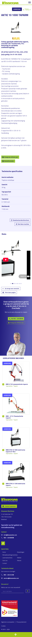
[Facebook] (14, 221)
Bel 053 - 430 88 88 (17, 319)
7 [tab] (20, 283)
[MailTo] (19, 221)
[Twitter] (9, 221)
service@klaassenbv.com (11, 578)
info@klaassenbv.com (10, 535)
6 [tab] (19, 283)
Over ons (4, 560)
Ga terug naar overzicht (12, 288)
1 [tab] (11, 283)
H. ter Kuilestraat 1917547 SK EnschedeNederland (7, 516)
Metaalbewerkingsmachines (10, 555)
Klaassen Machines (10, 3)
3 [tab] (14, 283)
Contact (4, 563)
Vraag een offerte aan (11, 157)
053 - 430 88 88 (9, 538)
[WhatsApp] (24, 221)
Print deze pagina (10, 292)
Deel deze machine (23, 224)
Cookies (3, 626)
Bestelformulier (9, 161)
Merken (19, 558)
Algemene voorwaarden (7, 622)
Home (4, 552)
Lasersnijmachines (7, 558)
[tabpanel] (16, 245)
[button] (16, 634)
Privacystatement (21, 622)
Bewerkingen (20, 552)
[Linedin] (5, 221)
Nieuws (19, 560)
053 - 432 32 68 (9, 575)
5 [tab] (17, 283)
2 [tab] (12, 283)
